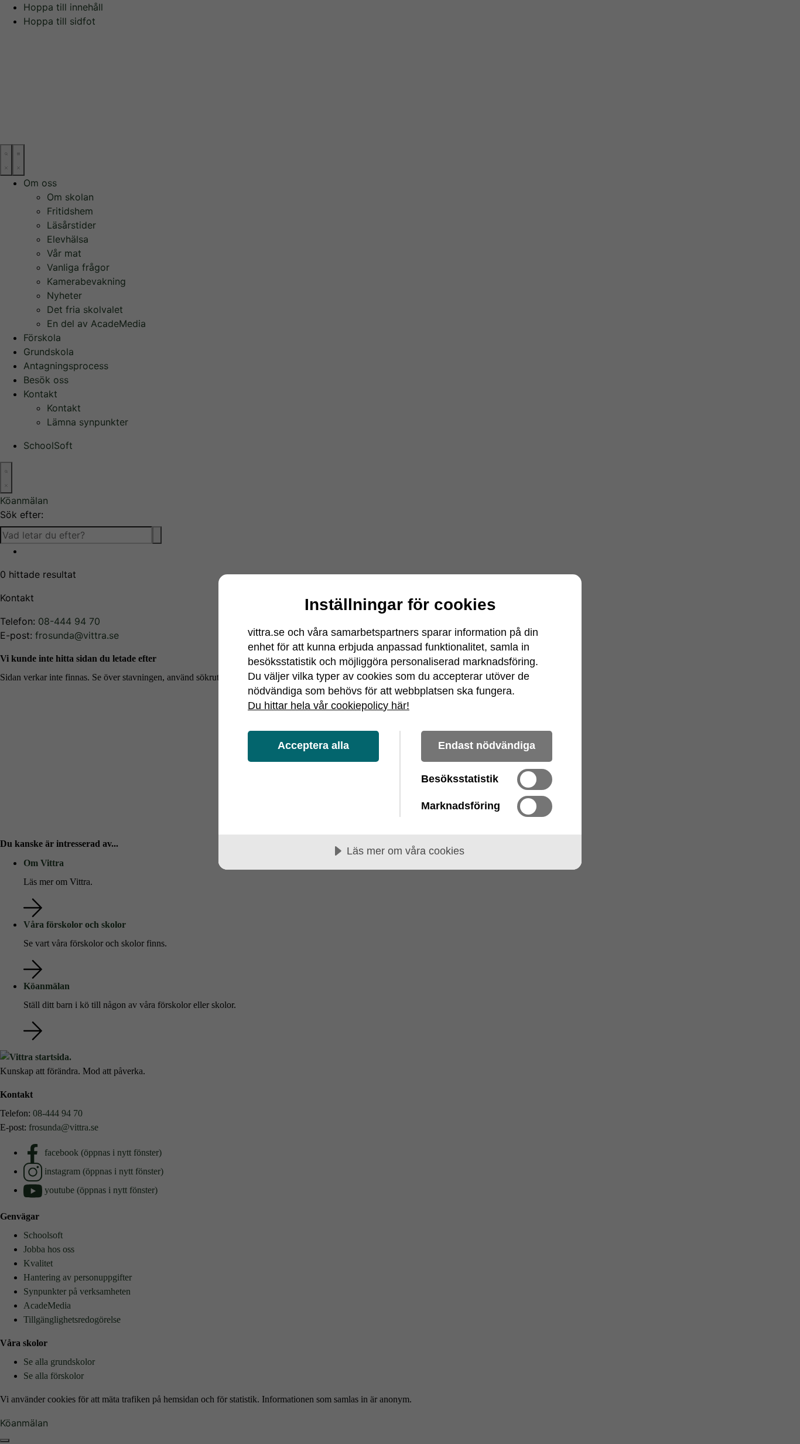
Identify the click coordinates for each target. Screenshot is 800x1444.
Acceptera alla (313, 745)
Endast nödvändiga (486, 745)
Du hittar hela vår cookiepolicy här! (328, 705)
